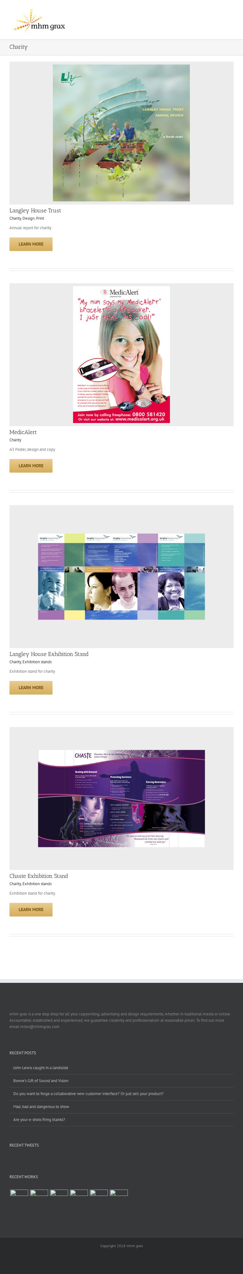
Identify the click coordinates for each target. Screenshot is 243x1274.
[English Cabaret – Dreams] (98, 1199)
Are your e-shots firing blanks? (39, 1119)
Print (40, 218)
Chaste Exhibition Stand (38, 876)
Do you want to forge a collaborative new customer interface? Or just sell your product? (88, 1093)
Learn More (31, 244)
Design (28, 218)
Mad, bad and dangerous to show (41, 1106)
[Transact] (118, 1199)
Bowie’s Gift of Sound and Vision (40, 1080)
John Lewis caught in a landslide (40, 1067)
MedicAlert (23, 432)
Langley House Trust (35, 210)
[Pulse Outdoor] (18, 1199)
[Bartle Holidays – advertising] (78, 1199)
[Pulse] (38, 1199)
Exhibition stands (37, 662)
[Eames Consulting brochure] (58, 1199)
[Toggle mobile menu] (231, 11)
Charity (15, 218)
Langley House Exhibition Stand (49, 654)
